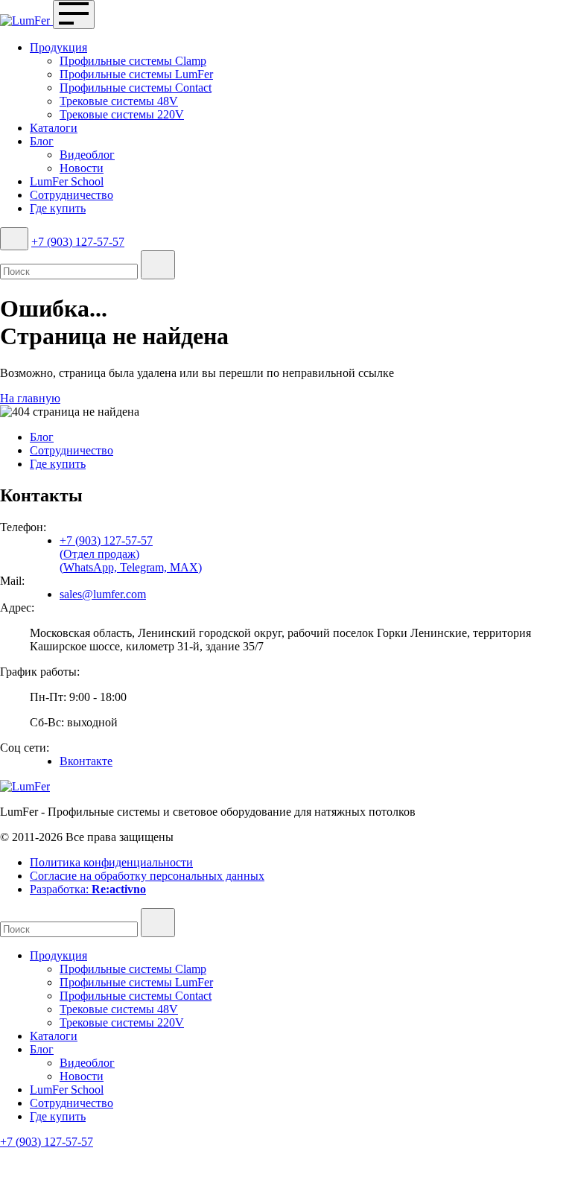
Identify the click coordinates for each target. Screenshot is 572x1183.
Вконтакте (86, 761)
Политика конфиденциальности (111, 862)
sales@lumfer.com (103, 594)
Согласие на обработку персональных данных (147, 875)
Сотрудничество (71, 194)
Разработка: (88, 889)
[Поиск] (14, 238)
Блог (42, 141)
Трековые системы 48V (119, 101)
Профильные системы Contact (136, 87)
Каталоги (53, 127)
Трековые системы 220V (122, 114)
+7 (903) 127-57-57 (77, 241)
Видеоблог (87, 154)
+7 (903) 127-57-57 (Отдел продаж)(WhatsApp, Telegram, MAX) (131, 554)
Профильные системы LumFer (136, 74)
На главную (30, 398)
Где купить (58, 208)
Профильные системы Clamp (133, 60)
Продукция (58, 47)
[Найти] (158, 264)
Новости (82, 168)
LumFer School (67, 181)
